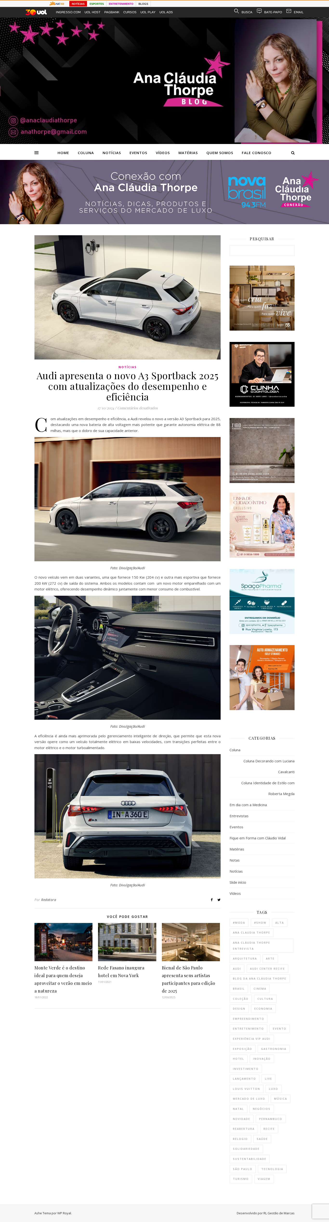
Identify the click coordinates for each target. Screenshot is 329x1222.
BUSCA (247, 12)
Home (63, 152)
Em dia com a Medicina (248, 804)
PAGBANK (111, 12)
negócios (261, 1109)
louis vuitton (246, 1089)
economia (263, 1008)
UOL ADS (166, 12)
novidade (241, 1119)
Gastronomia (273, 1049)
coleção (241, 998)
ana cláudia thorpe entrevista (251, 945)
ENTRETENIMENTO (121, 3)
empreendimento (248, 1018)
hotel (238, 1058)
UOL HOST (92, 12)
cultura (265, 998)
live (268, 1078)
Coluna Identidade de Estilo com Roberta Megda (268, 788)
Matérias (188, 152)
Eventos (138, 152)
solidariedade (246, 1148)
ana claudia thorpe (251, 932)
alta (279, 922)
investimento (246, 1069)
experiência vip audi (251, 1038)
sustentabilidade (249, 1159)
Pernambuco (270, 1119)
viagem (264, 1179)
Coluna (86, 152)
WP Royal (64, 1213)
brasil (239, 988)
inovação (262, 1058)
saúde (262, 1139)
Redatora (48, 899)
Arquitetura (245, 958)
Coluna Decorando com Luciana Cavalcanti (269, 766)
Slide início (238, 882)
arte (270, 958)
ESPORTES (97, 3)
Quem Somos (219, 152)
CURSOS (130, 12)
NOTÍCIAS (78, 3)
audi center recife (267, 968)
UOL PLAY (148, 12)
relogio (240, 1139)
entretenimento (248, 1028)
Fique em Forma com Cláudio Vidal (258, 838)
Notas (235, 860)
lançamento (244, 1078)
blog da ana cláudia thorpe (259, 978)
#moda (239, 922)
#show (260, 922)
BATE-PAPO (273, 12)
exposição (242, 1049)
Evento (279, 1028)
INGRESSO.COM (68, 12)
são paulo (242, 1169)
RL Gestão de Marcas (279, 1213)
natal (238, 1109)
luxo (273, 1089)
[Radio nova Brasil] (164, 222)
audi (237, 968)
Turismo (241, 1179)
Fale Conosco (256, 152)
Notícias (112, 152)
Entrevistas (239, 815)
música (280, 1098)
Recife (269, 1129)
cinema (260, 988)
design (239, 1008)
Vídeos (163, 152)
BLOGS (143, 3)
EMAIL (298, 12)
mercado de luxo (249, 1098)
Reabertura (244, 1129)
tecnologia (272, 1169)
